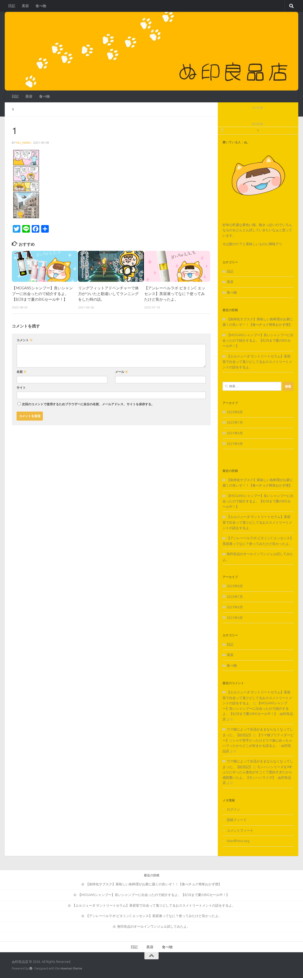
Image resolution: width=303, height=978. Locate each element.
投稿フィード (237, 820)
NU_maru (23, 142)
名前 (22, 371)
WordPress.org (238, 841)
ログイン (233, 809)
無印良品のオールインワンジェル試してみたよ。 (153, 926)
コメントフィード (240, 830)
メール (121, 371)
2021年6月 (235, 433)
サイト (21, 387)
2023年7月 (235, 422)
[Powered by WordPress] (30, 968)
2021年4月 (235, 444)
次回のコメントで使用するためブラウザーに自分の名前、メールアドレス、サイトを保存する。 (88, 404)
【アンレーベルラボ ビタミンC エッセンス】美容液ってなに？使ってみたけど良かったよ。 (174, 294)
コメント (25, 340)
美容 (25, 6)
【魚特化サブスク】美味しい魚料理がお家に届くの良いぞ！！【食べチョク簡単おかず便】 (154, 884)
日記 (11, 6)
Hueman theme (71, 968)
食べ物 (41, 6)
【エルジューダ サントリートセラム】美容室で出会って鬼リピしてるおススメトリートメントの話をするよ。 (257, 361)
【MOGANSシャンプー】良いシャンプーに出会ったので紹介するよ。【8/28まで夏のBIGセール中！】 (42, 294)
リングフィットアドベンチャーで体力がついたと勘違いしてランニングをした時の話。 (108, 294)
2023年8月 (235, 412)
